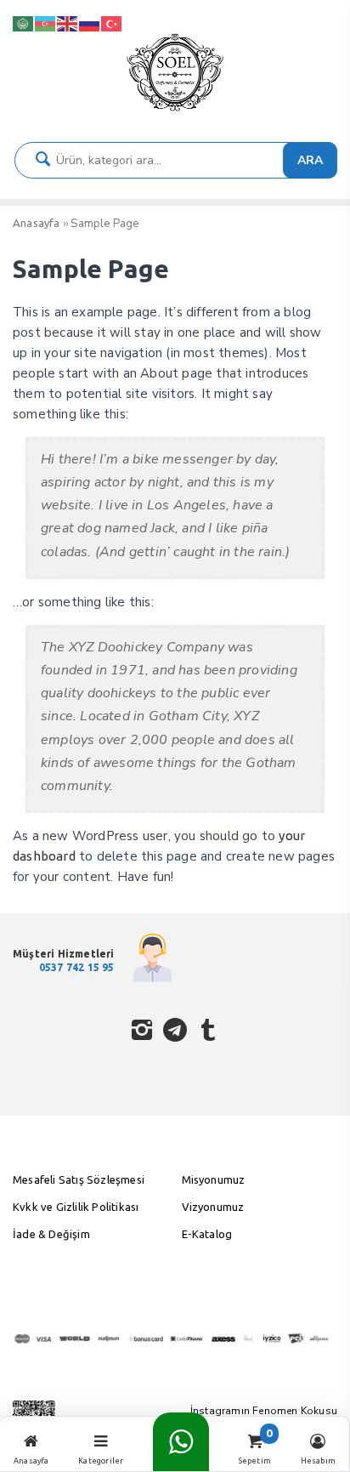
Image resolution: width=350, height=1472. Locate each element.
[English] (68, 22)
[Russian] (90, 22)
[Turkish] (112, 22)
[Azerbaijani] (46, 22)
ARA (310, 160)
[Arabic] (24, 22)
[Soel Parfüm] (175, 111)
